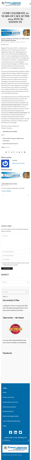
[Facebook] (9, 152)
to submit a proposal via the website (17, 112)
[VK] (11, 152)
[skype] (24, 152)
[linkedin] (19, 152)
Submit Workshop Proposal (10, 143)
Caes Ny (17, 42)
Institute (7, 147)
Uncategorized (6, 32)
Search (27, 282)
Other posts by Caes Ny (18, 163)
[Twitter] (7, 152)
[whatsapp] (22, 152)
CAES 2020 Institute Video (9, 184)
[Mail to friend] (16, 152)
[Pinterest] (14, 152)
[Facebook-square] (10, 432)
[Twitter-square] (20, 432)
